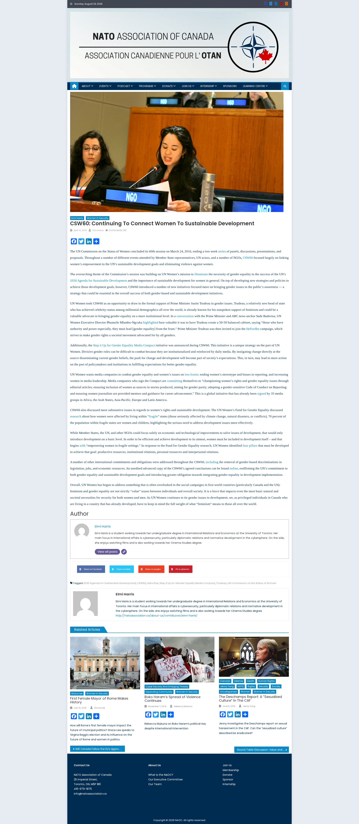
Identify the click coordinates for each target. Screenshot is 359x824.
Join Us (186, 86)
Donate (167, 86)
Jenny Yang (227, 686)
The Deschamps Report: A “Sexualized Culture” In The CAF (250, 698)
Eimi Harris (77, 218)
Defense (238, 681)
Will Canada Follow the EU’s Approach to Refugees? (100, 749)
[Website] (124, 552)
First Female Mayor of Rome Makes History (99, 700)
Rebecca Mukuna (183, 706)
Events (104, 86)
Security (263, 686)
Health (250, 681)
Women (245, 691)
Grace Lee (76, 693)
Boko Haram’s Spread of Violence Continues (172, 699)
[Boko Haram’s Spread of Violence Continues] (179, 659)
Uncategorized (228, 691)
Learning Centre (254, 86)
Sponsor (228, 779)
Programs (146, 86)
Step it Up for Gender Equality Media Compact (187, 583)
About (86, 86)
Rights (251, 686)
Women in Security (97, 218)
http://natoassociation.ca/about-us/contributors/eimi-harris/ (156, 615)
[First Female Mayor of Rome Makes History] (105, 663)
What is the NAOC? (160, 775)
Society (276, 686)
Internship (207, 86)
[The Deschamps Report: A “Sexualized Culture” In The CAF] (254, 657)
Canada (225, 681)
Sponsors (230, 86)
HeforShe (152, 583)
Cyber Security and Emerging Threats (167, 686)
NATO (241, 686)
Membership (231, 770)
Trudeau (221, 583)
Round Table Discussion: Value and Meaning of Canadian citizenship (263, 750)
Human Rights (266, 681)
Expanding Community (159, 691)
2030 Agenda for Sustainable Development (109, 583)
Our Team (155, 784)
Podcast (124, 86)
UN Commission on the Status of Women (252, 583)
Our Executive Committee (165, 779)
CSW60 (141, 583)
